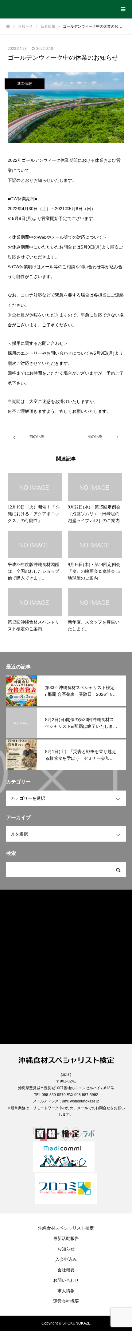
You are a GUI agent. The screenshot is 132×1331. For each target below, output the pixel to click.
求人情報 (66, 1290)
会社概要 (66, 1269)
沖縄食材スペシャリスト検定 (66, 1227)
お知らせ (66, 1248)
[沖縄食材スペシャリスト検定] (60, 7)
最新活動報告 (66, 1238)
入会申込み (66, 1259)
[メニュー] (123, 9)
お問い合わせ (66, 1280)
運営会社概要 (66, 1301)
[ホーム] (8, 26)
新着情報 (24, 84)
